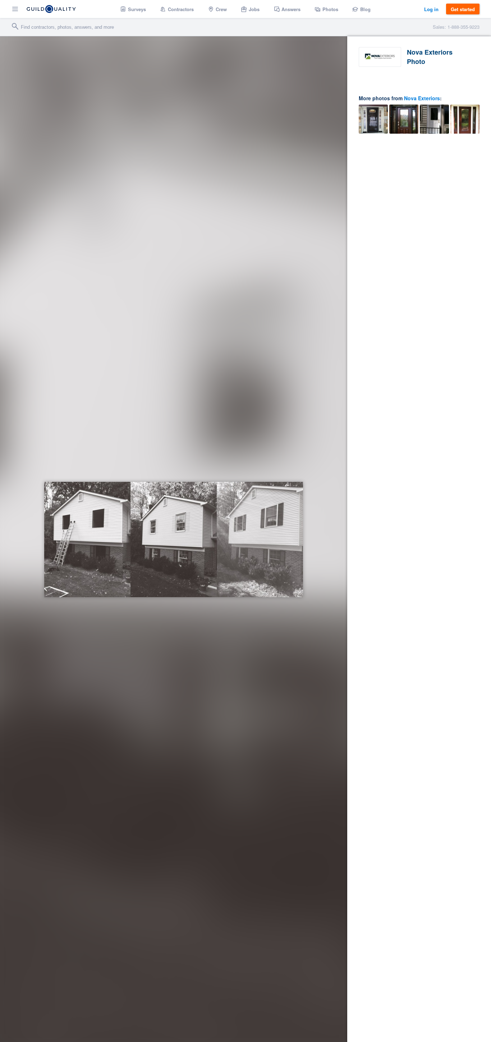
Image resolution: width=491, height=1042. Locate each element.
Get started (463, 9)
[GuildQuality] (51, 9)
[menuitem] (133, 9)
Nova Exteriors (422, 98)
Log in (431, 9)
